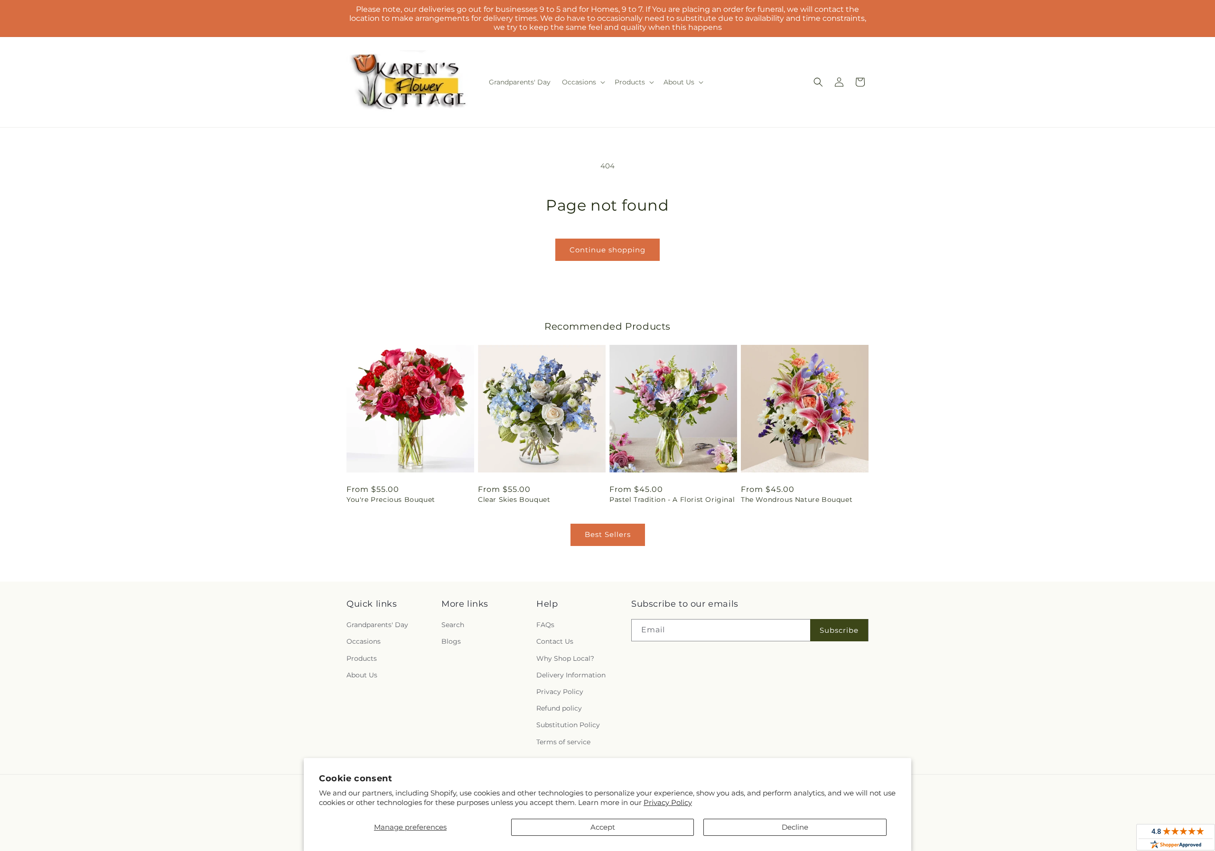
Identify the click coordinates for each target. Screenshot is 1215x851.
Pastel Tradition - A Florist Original (672, 499)
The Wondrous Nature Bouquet (796, 499)
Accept (602, 827)
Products (361, 658)
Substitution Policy (568, 725)
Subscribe (839, 630)
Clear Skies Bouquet (514, 499)
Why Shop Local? (565, 658)
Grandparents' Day (377, 624)
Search (452, 624)
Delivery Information (571, 675)
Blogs (451, 641)
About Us (361, 675)
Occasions (363, 641)
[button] (582, 82)
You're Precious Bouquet (390, 499)
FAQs (545, 624)
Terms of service (563, 742)
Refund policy (559, 708)
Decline (795, 827)
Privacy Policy (668, 802)
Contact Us (554, 641)
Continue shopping (607, 249)
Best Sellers (608, 534)
